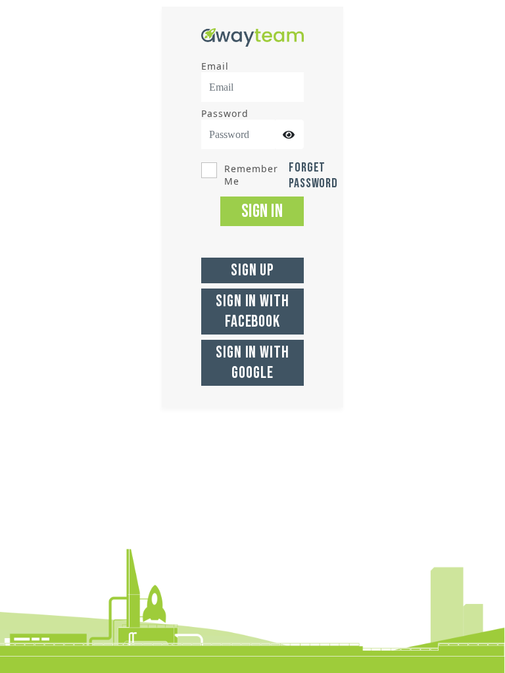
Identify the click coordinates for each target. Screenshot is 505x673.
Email (215, 66)
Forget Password (314, 175)
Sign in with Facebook (253, 311)
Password (225, 113)
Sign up (253, 270)
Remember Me (251, 174)
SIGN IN (262, 211)
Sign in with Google (253, 362)
